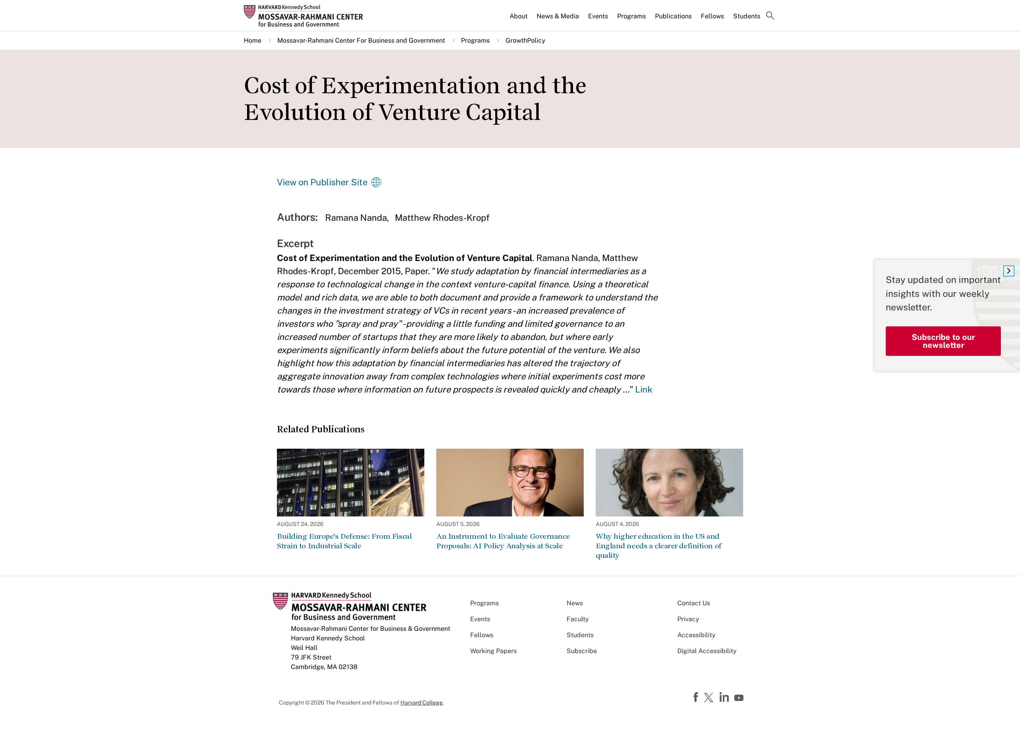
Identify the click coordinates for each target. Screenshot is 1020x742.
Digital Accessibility (707, 651)
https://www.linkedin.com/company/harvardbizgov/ (725, 697)
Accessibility (696, 635)
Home (252, 40)
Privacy (688, 619)
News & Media (558, 16)
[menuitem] (519, 19)
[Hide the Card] (1009, 271)
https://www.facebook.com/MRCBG (697, 697)
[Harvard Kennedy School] (306, 15)
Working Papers (493, 651)
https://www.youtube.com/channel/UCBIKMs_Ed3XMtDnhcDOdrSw (740, 698)
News (575, 603)
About (519, 16)
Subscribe (582, 651)
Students (746, 16)
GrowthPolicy (525, 40)
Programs (631, 16)
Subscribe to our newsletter (943, 340)
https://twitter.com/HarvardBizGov (710, 698)
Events (598, 16)
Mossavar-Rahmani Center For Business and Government (361, 40)
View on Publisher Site (322, 182)
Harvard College (421, 702)
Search (770, 16)
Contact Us (693, 603)
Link (643, 389)
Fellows (712, 16)
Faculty (578, 619)
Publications (673, 16)
